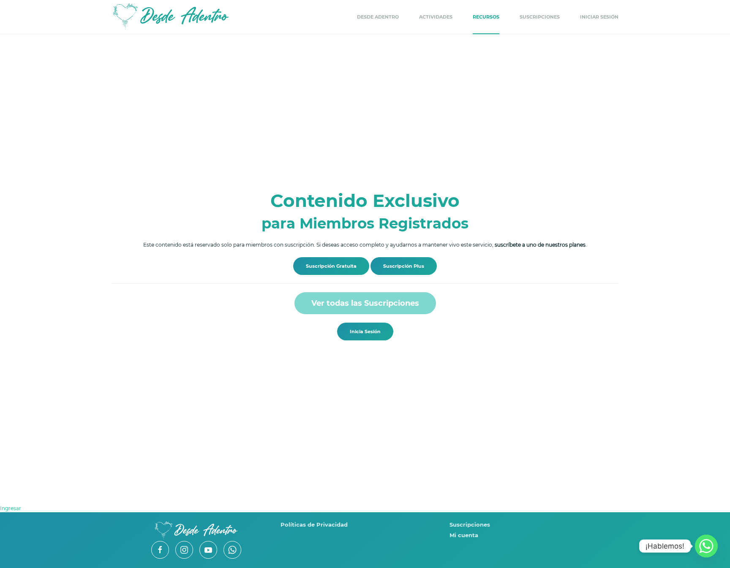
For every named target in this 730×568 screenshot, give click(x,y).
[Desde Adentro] (196, 530)
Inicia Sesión (365, 331)
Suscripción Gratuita (331, 266)
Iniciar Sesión (599, 17)
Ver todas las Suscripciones (365, 303)
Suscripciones (540, 17)
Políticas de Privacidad (314, 524)
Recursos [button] (486, 17)
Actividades (435, 17)
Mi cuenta (463, 535)
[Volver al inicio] (171, 17)
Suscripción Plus (403, 266)
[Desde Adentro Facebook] (160, 550)
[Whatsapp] (706, 546)
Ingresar (10, 508)
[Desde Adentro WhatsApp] (232, 550)
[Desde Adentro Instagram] (184, 550)
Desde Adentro (378, 17)
